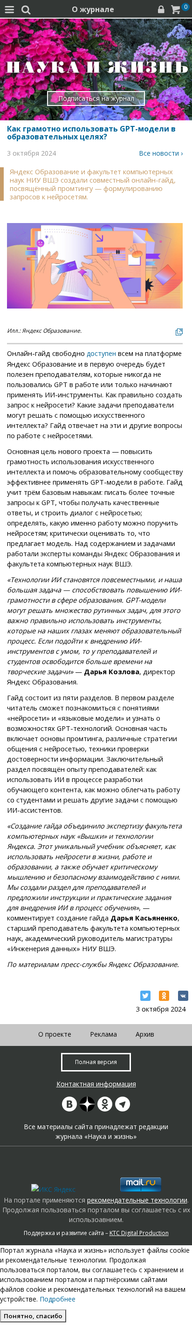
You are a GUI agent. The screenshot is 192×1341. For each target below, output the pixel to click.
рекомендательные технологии (137, 1200)
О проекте (54, 1034)
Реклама (103, 1034)
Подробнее (57, 1299)
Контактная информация (96, 1083)
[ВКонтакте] (183, 996)
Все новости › (161, 153)
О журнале (93, 9)
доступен (101, 353)
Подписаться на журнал (96, 98)
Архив (145, 1034)
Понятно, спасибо (33, 1316)
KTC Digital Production (139, 1233)
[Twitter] (145, 996)
